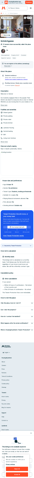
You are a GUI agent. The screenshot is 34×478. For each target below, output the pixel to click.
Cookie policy (5, 383)
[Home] (3, 8)
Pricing (3, 400)
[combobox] (6, 352)
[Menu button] (30, 8)
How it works (5, 396)
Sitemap (4, 387)
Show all (17, 85)
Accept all (17, 474)
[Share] (25, 18)
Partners (4, 372)
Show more (4, 105)
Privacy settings (10, 464)
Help (3, 416)
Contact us (5, 420)
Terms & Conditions (7, 376)
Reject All (17, 469)
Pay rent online (6, 404)
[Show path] (6, 13)
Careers (4, 365)
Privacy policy (5, 380)
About (3, 361)
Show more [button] (7, 66)
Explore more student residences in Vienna (16, 79)
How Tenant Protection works (13, 236)
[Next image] (30, 26)
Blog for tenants (6, 407)
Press (3, 369)
